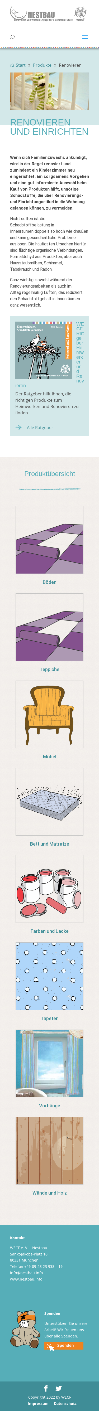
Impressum (38, 1403)
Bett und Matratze (49, 844)
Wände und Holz (49, 1193)
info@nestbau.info (26, 1272)
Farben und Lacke (50, 931)
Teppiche (49, 669)
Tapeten (50, 1018)
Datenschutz (65, 1403)
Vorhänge (49, 1105)
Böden (49, 582)
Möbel (49, 756)
